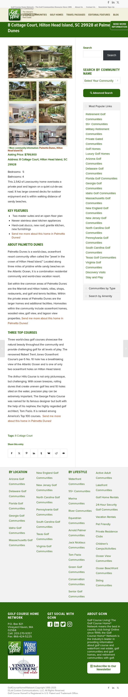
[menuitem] (41, 7)
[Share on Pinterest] (26, 453)
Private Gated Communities (94, 141)
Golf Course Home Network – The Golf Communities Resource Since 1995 (41, 7)
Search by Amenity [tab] (100, 296)
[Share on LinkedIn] (34, 453)
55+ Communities (97, 124)
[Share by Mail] (63, 453)
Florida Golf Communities (101, 178)
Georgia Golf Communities (94, 186)
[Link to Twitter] (118, 2)
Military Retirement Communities (97, 132)
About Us (79, 7)
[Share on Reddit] (56, 453)
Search (87, 47)
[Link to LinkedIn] (113, 2)
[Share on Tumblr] (41, 453)
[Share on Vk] (49, 453)
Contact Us (90, 7)
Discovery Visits (96, 272)
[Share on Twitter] (19, 453)
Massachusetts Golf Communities (98, 201)
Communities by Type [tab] (102, 288)
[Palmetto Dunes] (23, 91)
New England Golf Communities (97, 211)
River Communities (80, 511)
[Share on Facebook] (11, 453)
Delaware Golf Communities (94, 171)
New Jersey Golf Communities (96, 220)
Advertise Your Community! (22, 9)
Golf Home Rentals (107, 497)
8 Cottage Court (23, 435)
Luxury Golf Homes (98, 153)
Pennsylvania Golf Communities (97, 240)
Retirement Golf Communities (95, 117)
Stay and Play (94, 277)
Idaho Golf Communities (101, 193)
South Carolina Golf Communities (98, 250)
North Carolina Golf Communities (98, 230)
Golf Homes (93, 148)
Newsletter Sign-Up (106, 7)
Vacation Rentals (106, 517)
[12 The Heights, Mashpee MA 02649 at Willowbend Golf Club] (2, 348)
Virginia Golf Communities (94, 265)
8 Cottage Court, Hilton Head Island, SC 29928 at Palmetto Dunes (61, 28)
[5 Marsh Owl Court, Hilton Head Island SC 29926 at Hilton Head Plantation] (125, 348)
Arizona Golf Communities (94, 161)
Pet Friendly (103, 524)
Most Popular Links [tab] (100, 106)
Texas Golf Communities (101, 257)
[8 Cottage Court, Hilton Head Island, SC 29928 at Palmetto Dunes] (40, 77)
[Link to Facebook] (108, 2)
